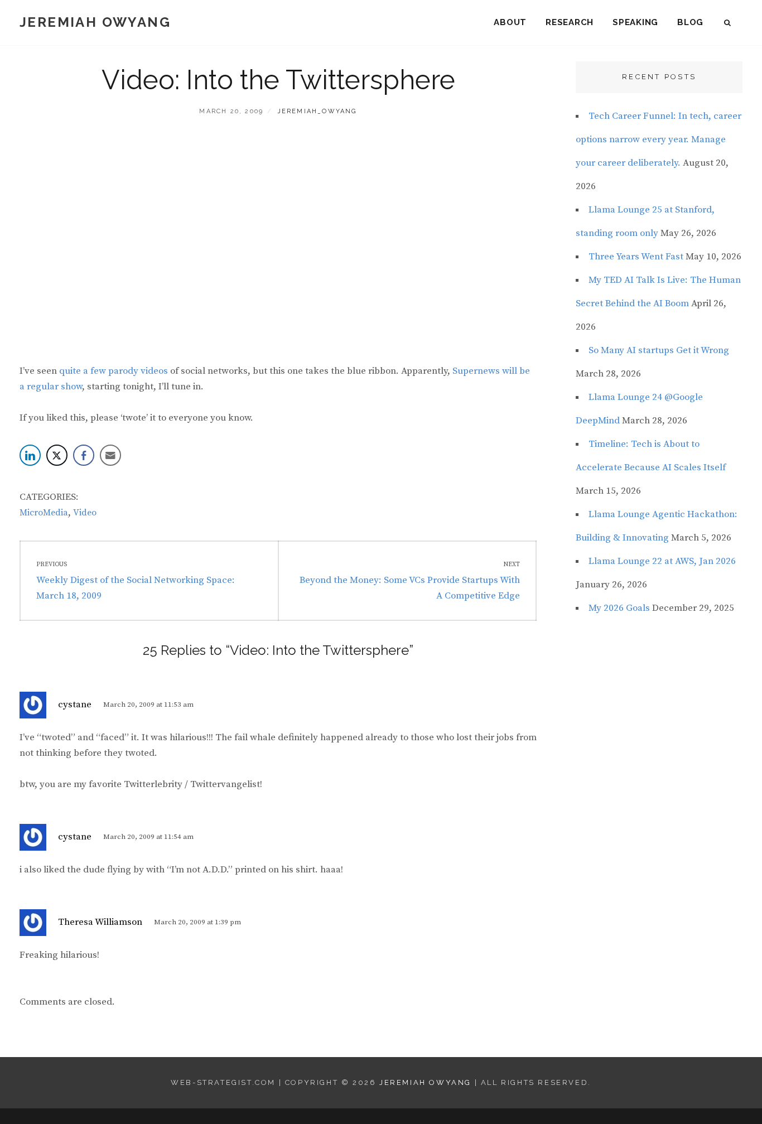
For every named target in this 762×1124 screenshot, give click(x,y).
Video (85, 512)
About (510, 22)
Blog (690, 22)
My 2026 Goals (619, 608)
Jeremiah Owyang (95, 22)
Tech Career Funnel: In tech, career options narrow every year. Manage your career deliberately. (658, 139)
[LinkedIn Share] (30, 455)
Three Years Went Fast (636, 256)
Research (570, 22)
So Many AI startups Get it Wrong (659, 350)
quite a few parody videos (113, 371)
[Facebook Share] (83, 455)
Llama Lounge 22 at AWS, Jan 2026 (662, 561)
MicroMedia (44, 512)
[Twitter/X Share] (56, 455)
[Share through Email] (110, 455)
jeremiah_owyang (317, 111)
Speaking (635, 22)
